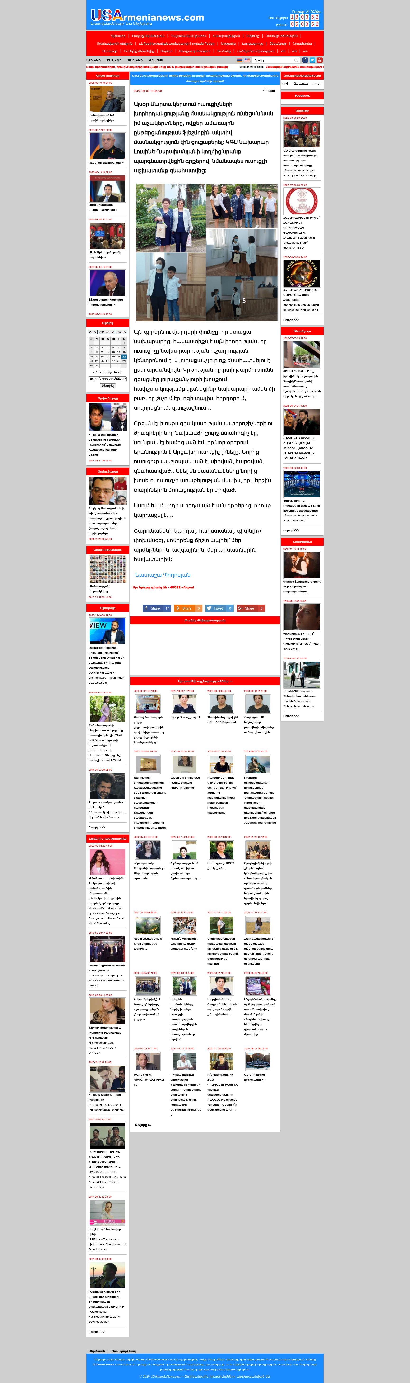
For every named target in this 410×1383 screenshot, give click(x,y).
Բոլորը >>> (97, 827)
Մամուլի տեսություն (282, 35)
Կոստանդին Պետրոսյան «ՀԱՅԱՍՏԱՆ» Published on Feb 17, (107, 980)
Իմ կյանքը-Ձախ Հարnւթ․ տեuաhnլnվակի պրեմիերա (107, 1107)
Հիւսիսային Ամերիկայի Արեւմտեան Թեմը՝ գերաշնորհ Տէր (299, 243)
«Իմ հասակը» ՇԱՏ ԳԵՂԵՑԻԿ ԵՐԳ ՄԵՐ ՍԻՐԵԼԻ (102, 1048)
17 (96, 356)
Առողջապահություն (194, 51)
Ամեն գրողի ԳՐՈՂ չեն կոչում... (220, 865)
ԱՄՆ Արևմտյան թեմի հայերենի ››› (105, 255)
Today (107, 372)
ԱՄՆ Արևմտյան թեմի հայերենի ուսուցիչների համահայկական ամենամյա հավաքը (300, 158)
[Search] (296, 60)
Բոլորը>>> (291, 320)
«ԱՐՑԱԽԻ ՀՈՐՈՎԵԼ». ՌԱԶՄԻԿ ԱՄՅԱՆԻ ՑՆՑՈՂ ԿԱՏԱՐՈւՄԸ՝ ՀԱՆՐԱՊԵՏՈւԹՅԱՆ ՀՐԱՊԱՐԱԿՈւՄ (299, 448)
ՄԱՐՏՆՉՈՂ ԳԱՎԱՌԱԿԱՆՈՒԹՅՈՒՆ (149, 1080)
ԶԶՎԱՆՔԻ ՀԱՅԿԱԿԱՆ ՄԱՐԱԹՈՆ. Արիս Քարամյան (300, 295)
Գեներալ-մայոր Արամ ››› (106, 163)
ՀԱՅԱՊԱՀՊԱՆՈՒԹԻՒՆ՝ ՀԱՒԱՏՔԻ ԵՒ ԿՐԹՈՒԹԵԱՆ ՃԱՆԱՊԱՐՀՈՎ (301, 225)
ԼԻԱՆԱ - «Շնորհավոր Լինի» (105, 1231)
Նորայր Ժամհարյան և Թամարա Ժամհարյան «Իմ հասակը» (105, 1033)
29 (124, 361)
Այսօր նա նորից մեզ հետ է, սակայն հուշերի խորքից (185, 783)
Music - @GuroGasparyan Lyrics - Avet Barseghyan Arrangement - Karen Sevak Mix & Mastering (107, 915)
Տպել (271, 91)
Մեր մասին (97, 1351)
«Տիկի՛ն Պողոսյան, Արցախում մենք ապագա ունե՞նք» (184, 944)
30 (91, 365)
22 (124, 356)
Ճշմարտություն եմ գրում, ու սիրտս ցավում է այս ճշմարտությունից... (186, 870)
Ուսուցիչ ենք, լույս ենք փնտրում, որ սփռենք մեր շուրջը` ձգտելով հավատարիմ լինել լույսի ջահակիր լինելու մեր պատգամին (222, 795)
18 (102, 356)
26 (107, 361)
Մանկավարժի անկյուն (114, 43)
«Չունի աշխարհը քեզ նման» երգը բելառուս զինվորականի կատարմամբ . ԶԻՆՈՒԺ (106, 1299)
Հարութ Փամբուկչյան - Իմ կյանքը (106, 1097)
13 (113, 352)
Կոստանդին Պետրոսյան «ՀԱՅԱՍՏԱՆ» (107, 968)
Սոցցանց (228, 43)
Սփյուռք (252, 35)
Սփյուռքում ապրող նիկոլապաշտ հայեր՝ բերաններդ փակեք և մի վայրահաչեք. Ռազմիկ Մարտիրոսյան (106, 658)
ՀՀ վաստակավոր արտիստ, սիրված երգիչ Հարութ (107, 814)
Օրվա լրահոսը (107, 75)
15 (124, 352)
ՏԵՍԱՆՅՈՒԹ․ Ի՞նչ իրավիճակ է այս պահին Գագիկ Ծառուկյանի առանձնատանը (300, 378)
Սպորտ (166, 51)
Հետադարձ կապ (123, 1351)
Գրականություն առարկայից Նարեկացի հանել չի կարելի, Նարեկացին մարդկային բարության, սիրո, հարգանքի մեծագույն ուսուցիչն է (186, 1095)
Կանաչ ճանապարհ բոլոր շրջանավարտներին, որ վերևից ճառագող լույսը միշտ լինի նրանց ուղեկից (149, 729)
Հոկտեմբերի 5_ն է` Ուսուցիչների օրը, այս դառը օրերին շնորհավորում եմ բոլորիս (148, 1009)
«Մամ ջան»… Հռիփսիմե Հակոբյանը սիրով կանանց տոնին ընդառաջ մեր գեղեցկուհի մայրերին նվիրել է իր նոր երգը (106, 890)
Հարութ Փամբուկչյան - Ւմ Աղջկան (106, 804)
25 (102, 361)
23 (91, 361)
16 (91, 356)
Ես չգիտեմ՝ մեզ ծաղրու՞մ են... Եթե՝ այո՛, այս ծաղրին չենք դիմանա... (222, 1006)
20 (113, 356)
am (283, 51)
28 (118, 361)
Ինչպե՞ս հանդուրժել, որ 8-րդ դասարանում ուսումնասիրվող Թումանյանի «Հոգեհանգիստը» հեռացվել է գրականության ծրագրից (260, 1016)
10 (96, 352)
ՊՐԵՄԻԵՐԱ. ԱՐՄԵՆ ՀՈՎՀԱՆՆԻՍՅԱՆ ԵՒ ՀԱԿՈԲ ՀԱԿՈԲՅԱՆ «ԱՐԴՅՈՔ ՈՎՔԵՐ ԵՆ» (107, 1179)
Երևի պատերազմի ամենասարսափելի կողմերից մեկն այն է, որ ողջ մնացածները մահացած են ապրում (223, 951)
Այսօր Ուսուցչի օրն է (185, 717)
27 (113, 361)
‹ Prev (97, 372)
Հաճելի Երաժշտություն (255, 51)
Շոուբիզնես (302, 43)
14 (118, 352)
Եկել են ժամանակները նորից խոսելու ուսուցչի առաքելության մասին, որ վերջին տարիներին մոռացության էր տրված (184, 1019)
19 (107, 356)
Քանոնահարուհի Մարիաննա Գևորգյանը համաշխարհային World (105, 755)
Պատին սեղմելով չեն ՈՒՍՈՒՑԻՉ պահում (223, 719)
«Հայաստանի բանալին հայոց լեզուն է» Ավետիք (299, 173)
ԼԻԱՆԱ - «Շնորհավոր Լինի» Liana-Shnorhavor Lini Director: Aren (107, 1244)
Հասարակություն (226, 35)
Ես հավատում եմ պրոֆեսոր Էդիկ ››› (101, 118)
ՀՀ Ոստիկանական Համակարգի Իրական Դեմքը (176, 43)
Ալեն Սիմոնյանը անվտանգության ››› (103, 207)
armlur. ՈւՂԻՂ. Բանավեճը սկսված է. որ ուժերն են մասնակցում (301, 505)
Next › (118, 372)
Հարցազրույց (252, 43)
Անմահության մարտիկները (99, 588)
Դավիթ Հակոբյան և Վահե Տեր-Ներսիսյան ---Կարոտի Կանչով (302, 586)
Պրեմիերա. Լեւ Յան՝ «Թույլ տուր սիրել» (298, 636)
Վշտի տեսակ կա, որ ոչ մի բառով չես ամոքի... (148, 944)
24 (96, 361)
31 (96, 365)
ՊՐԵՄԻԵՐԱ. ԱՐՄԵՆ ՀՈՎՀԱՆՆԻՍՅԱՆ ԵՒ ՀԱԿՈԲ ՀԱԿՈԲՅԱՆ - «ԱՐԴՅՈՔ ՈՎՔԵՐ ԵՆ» (105, 1159)
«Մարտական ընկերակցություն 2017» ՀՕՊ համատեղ (105, 1317)
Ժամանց (224, 51)
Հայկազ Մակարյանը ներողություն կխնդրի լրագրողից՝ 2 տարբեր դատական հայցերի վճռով (105, 445)
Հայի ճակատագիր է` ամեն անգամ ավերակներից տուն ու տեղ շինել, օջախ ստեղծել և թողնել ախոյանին (259, 951)
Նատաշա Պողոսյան (163, 574)
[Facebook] (305, 60)
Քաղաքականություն (148, 35)
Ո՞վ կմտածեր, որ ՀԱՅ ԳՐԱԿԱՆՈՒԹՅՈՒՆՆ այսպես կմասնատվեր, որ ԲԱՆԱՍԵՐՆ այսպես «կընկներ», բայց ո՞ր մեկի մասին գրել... (222, 1092)
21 (118, 356)
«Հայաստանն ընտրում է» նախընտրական (300, 518)
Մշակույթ (109, 51)
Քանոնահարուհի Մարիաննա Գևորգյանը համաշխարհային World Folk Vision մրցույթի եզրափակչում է (106, 735)
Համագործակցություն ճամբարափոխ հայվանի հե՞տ (241, 67)
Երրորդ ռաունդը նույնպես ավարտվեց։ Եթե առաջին (301, 307)
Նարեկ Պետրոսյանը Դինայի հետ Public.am (299, 693)
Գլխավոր (118, 35)
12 (107, 352)
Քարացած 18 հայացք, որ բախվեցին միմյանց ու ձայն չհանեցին (259, 724)
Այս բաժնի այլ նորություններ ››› (205, 681)
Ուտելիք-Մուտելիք (139, 51)
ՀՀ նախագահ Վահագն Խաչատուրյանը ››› (106, 302)
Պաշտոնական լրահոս (188, 35)
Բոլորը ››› (143, 1125)
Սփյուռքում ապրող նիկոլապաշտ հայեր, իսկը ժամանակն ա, (106, 678)
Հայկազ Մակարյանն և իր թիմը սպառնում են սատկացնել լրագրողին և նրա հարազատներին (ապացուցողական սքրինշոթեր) (107, 520)
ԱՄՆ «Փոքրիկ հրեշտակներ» (254, 1077)
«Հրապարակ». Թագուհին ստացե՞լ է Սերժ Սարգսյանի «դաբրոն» (149, 870)
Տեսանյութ (278, 43)
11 (102, 352)
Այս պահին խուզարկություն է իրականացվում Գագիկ (302, 393)
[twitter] (312, 60)
